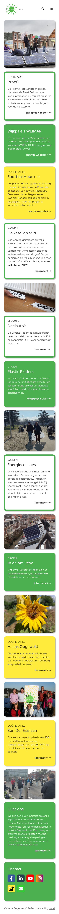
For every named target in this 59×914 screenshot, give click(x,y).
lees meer (41, 270)
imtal (52, 908)
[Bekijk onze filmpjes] (30, 878)
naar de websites (36, 154)
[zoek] (42, 9)
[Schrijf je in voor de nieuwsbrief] (11, 888)
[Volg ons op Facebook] (11, 878)
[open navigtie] (51, 9)
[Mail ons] (21, 888)
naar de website (37, 211)
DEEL (27, 339)
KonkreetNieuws (36, 398)
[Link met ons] (21, 878)
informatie (40, 583)
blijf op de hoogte (36, 112)
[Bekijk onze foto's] (39, 878)
